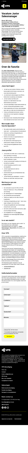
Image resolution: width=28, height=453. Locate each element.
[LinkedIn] (3, 408)
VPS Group (4, 376)
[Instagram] (8, 407)
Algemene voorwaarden (7, 418)
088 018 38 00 (5, 404)
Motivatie (6, 317)
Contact (4, 372)
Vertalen (4, 1)
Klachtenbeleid (18, 418)
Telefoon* (6, 306)
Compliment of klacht (7, 380)
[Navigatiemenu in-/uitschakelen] (24, 6)
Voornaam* (7, 289)
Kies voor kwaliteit (6, 378)
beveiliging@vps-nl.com (8, 402)
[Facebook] (5, 408)
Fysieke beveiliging (7, 390)
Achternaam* (7, 294)
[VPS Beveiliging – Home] (5, 6)
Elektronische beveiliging (8, 388)
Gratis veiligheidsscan (7, 374)
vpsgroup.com (7, 268)
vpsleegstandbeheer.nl (9, 266)
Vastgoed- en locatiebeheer (9, 392)
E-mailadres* (7, 300)
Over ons (4, 369)
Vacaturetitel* (7, 311)
